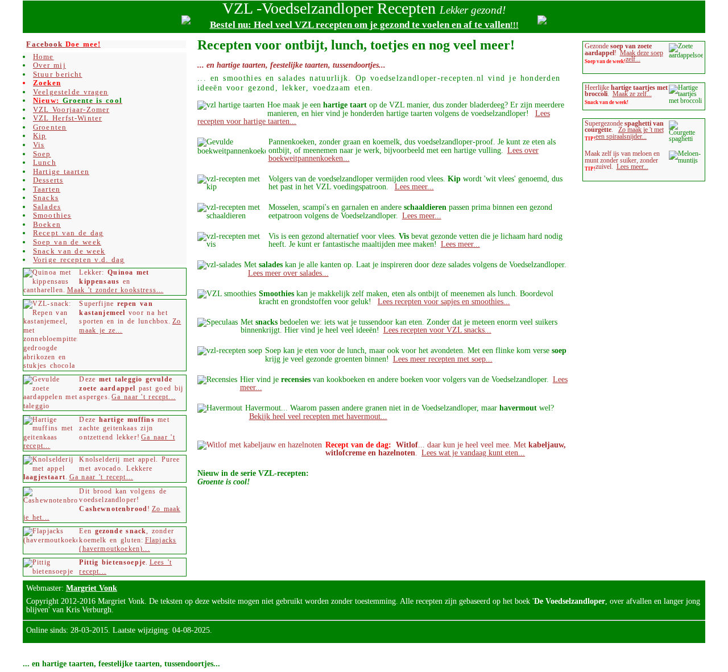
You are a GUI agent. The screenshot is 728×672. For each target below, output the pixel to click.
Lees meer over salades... (288, 272)
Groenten (50, 127)
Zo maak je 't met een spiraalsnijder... (629, 133)
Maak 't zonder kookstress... (115, 290)
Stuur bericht (57, 74)
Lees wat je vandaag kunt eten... (473, 452)
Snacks (46, 197)
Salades (47, 206)
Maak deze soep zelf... (641, 56)
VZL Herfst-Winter (67, 118)
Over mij (49, 65)
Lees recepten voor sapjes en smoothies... (444, 301)
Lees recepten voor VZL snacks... (437, 329)
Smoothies (52, 215)
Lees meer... (414, 186)
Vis (39, 144)
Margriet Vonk (91, 587)
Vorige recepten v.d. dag (79, 259)
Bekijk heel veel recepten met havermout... (318, 416)
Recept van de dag (68, 233)
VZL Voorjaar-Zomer (71, 109)
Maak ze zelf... (632, 93)
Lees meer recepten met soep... (443, 358)
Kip (40, 135)
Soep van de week (67, 242)
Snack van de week (69, 251)
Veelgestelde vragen (71, 92)
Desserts (48, 180)
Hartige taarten (61, 171)
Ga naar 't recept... (143, 397)
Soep (42, 154)
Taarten (46, 189)
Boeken (47, 224)
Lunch (44, 162)
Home (43, 56)
